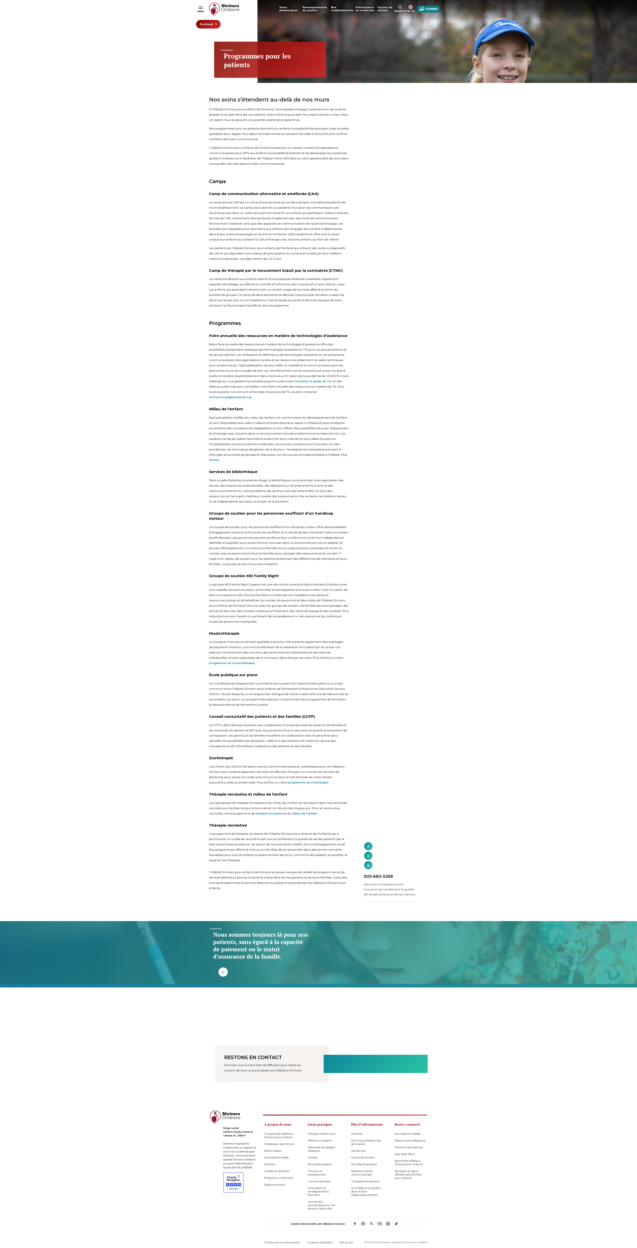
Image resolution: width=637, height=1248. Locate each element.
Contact (313, 1157)
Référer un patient (320, 1140)
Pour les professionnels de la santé (366, 1142)
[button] (399, 9)
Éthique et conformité (278, 1178)
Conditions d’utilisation (320, 1242)
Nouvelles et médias (408, 1133)
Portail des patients (320, 1164)
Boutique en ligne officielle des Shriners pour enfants (408, 1175)
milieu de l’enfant (304, 813)
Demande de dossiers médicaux (321, 1149)
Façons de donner (363, 1157)
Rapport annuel (274, 1184)
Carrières (356, 1133)
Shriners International (409, 1147)
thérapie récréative (269, 813)
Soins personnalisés (276, 1157)
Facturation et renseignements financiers (318, 1191)
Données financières (364, 1164)
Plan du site (346, 1242)
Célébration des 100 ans (279, 1144)
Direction (270, 1164)
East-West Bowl (405, 1154)
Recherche (358, 1150)
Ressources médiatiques (410, 1140)
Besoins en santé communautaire (361, 1173)
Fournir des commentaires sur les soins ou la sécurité (321, 1205)
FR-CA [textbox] (410, 11)
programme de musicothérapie (232, 663)
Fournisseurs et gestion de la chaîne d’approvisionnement (366, 1191)
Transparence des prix (365, 1181)
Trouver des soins (319, 1181)
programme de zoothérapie (308, 782)
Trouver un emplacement (317, 1173)
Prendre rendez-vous (322, 1133)
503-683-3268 (378, 876)
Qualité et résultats (276, 1171)
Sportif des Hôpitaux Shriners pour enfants (409, 1162)
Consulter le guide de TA (312, 381)
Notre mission (273, 1150)
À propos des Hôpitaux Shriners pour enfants (278, 1135)
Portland (206, 24)
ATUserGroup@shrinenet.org (230, 397)
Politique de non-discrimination (282, 1242)
